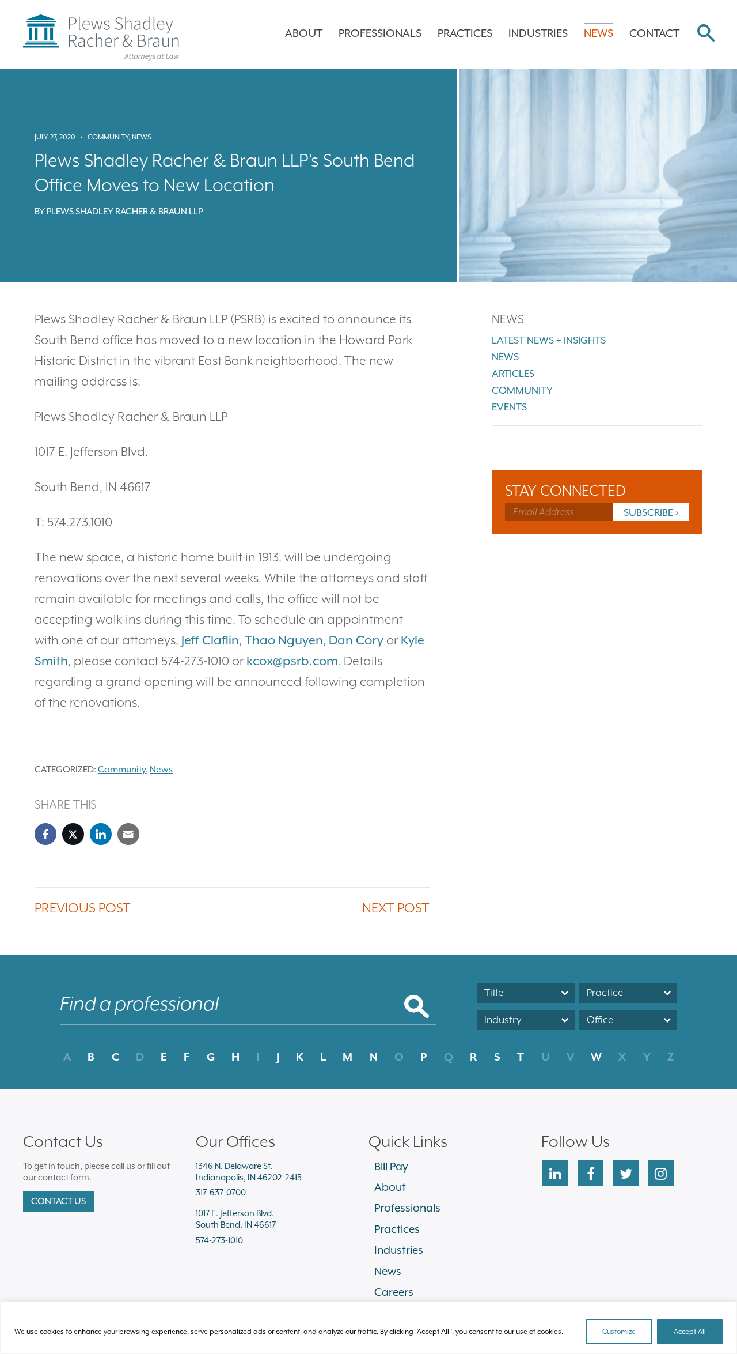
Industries (538, 33)
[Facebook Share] (45, 834)
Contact (654, 33)
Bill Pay (391, 1166)
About (303, 33)
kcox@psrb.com (292, 661)
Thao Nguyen (284, 640)
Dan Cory (356, 640)
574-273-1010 (219, 1240)
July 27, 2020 (55, 137)
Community (108, 137)
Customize (619, 1331)
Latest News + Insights (549, 340)
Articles (513, 373)
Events (509, 407)
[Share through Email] (128, 834)
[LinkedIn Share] (101, 834)
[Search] (706, 34)
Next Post (396, 907)
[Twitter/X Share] (73, 834)
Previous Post (83, 907)
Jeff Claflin (210, 640)
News (598, 33)
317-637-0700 (221, 1192)
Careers (393, 1291)
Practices (465, 33)
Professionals (380, 33)
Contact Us (58, 1201)
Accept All (690, 1331)
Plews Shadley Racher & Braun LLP (125, 211)
